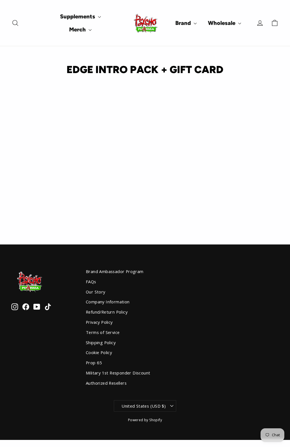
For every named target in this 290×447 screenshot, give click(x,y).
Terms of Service (103, 332)
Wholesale (222, 23)
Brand (183, 23)
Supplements (78, 16)
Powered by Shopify (145, 420)
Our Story (95, 292)
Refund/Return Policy (106, 312)
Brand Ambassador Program (115, 271)
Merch (78, 29)
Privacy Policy (99, 322)
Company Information (108, 302)
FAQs (91, 281)
